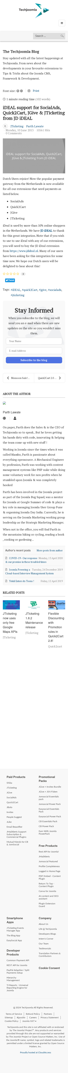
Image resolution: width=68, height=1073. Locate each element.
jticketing (18, 295)
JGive (9, 792)
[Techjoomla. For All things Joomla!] (34, 10)
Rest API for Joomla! (49, 852)
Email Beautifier (14, 827)
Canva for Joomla (47, 891)
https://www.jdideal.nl (24, 251)
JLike (9, 822)
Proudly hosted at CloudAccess (35, 1052)
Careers (33, 1017)
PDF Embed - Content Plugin (50, 877)
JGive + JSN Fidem (48, 792)
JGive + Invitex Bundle (50, 787)
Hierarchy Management (13, 979)
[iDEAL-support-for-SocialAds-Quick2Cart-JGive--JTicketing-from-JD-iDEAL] (34, 155)
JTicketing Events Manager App (15, 929)
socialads (55, 290)
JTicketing (17, 126)
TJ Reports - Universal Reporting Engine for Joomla (17, 988)
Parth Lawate (35, 126)
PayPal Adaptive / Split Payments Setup (18, 971)
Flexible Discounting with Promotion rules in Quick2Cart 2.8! (56, 627)
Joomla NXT (28, 1021)
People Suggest (14, 817)
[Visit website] (4, 418)
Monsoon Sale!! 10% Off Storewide (22, 378)
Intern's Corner (46, 939)
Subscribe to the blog (34, 360)
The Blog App (13, 935)
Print (36, 91)
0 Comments (14, 133)
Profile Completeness (49, 866)
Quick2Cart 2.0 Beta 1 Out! (51, 378)
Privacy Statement (50, 1017)
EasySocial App (14, 940)
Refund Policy (33, 1014)
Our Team (44, 943)
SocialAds (11, 797)
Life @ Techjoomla (48, 929)
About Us (43, 924)
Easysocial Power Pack (50, 816)
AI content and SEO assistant (49, 897)
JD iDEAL (46, 230)
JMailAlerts (44, 856)
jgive (43, 290)
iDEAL (16, 290)
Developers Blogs (47, 934)
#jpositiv (21, 1017)
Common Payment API (18, 960)
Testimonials (45, 948)
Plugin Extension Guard (47, 904)
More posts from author (50, 550)
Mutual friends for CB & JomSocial (17, 843)
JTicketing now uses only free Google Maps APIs (10, 622)
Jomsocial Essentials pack (49, 797)
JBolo (9, 807)
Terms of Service (14, 1014)
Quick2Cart (12, 802)
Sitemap (9, 1017)
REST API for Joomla (17, 965)
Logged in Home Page (49, 871)
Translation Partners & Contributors (50, 954)
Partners (48, 1014)
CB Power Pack (46, 826)
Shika (9, 783)
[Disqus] (34, 708)
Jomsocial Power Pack (50, 804)
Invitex (10, 812)
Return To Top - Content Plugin (46, 885)
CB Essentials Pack (48, 821)
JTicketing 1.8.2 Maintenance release (34, 620)
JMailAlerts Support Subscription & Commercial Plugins (16, 834)
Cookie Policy (11, 1021)
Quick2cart (55, 646)
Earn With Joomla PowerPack (47, 832)
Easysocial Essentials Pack (49, 810)
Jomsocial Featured (48, 861)
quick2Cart (30, 290)
